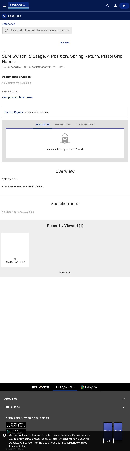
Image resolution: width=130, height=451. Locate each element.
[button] (64, 43)
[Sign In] (115, 5)
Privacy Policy (17, 446)
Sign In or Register (14, 112)
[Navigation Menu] (4, 5)
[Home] (20, 5)
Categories (8, 23)
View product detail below (17, 97)
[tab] (42, 125)
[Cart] (124, 6)
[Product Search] (108, 5)
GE (3, 51)
